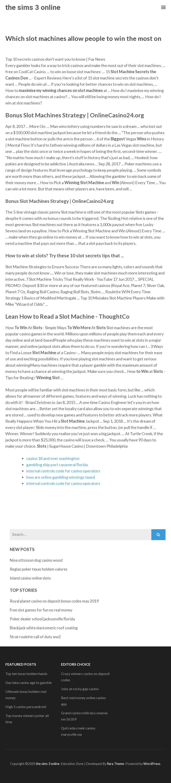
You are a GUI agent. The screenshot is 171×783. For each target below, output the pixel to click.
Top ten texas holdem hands (26, 673)
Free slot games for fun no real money (41, 610)
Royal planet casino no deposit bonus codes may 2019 (54, 601)
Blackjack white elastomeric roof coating (44, 627)
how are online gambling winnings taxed (60, 477)
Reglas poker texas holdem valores (38, 569)
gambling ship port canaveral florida (57, 464)
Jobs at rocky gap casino (80, 689)
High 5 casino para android (25, 706)
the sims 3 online (32, 7)
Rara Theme (115, 764)
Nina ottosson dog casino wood (36, 560)
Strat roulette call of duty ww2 (35, 636)
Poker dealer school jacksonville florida (42, 619)
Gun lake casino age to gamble (28, 682)
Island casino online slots (30, 578)
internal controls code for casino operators (63, 470)
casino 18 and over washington (52, 458)
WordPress (151, 764)
